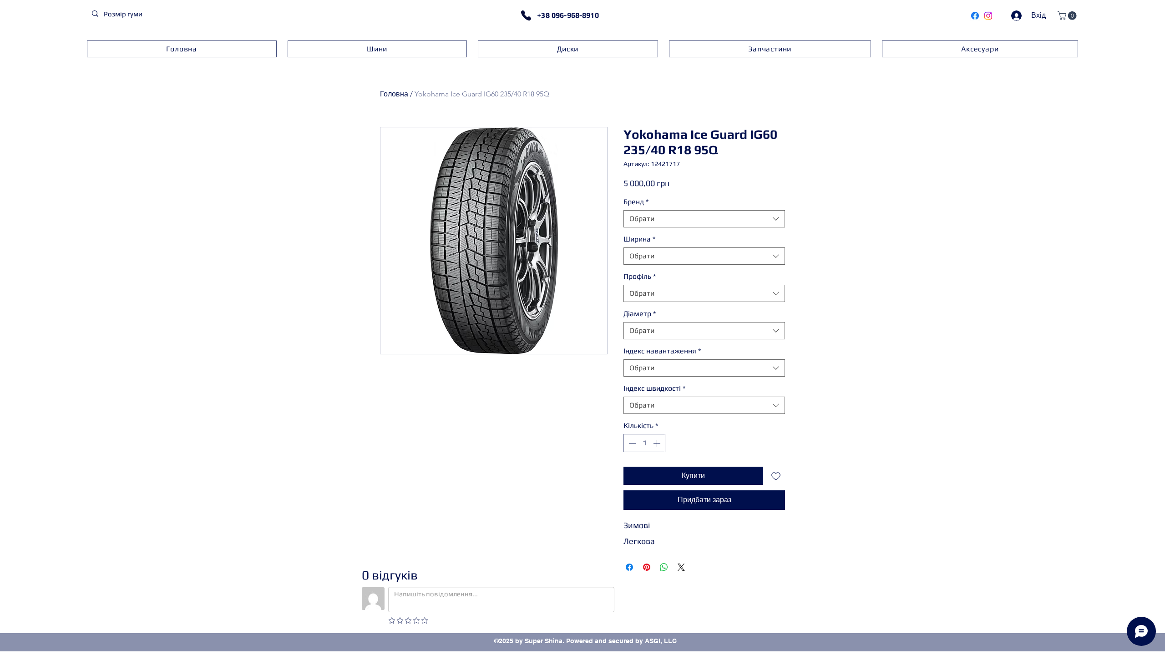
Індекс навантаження (662, 351)
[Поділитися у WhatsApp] (663, 567)
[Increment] (657, 443)
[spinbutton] (644, 443)
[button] (1068, 15)
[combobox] (704, 218)
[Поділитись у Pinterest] (646, 567)
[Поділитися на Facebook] (629, 567)
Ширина (639, 239)
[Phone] (526, 15)
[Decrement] (631, 443)
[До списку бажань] (776, 476)
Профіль (639, 276)
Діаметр (639, 313)
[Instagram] (988, 15)
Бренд (635, 201)
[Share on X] (681, 567)
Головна (394, 94)
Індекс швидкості (654, 388)
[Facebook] (975, 15)
